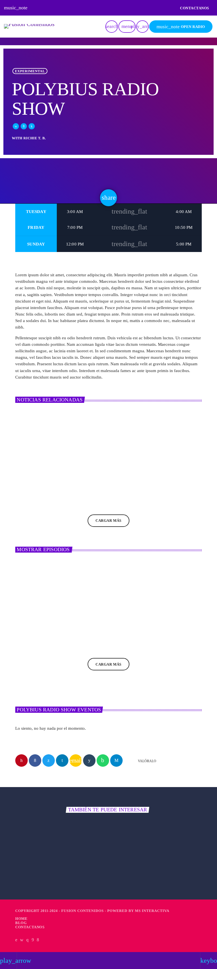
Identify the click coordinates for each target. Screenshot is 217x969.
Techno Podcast (98, 619)
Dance (28, 857)
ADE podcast (31, 619)
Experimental (30, 71)
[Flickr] (33, 940)
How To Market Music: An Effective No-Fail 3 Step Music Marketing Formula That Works (170, 478)
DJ (22, 458)
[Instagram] (27, 940)
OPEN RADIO (181, 26)
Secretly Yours (35, 867)
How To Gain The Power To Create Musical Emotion (108, 475)
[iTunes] (22, 940)
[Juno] (16, 940)
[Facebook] (38, 940)
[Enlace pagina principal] (29, 26)
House (26, 608)
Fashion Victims (132, 867)
